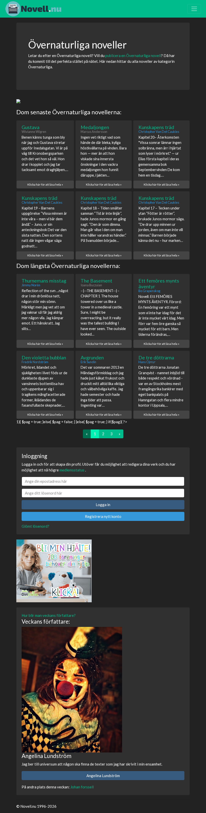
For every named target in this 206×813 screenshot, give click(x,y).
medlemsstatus (72, 470)
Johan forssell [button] (82, 787)
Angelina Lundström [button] (103, 775)
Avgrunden (92, 357)
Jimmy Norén (31, 285)
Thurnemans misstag (44, 281)
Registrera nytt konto (103, 516)
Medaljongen (95, 127)
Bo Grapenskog (149, 291)
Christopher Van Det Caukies (158, 132)
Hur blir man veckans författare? (49, 615)
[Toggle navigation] (194, 9)
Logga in (103, 504)
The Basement (96, 281)
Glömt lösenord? (35, 526)
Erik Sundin (88, 362)
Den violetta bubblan (44, 357)
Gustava (30, 127)
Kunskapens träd (156, 127)
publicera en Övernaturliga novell (133, 55)
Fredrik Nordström (35, 362)
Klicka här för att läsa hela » (45, 184)
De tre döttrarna (156, 357)
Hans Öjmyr (147, 362)
